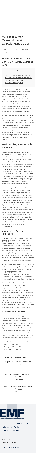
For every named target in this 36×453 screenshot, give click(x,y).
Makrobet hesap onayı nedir (14, 83)
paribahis (5, 169)
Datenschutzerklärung (11, 442)
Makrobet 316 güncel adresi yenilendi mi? (18, 78)
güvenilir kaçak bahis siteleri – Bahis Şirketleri (18, 375)
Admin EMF (8, 50)
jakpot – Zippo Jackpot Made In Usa (18, 362)
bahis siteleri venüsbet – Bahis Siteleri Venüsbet (18, 388)
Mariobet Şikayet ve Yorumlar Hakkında (17, 75)
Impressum (6, 439)
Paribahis (7, 52)
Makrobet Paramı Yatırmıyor (14, 80)
